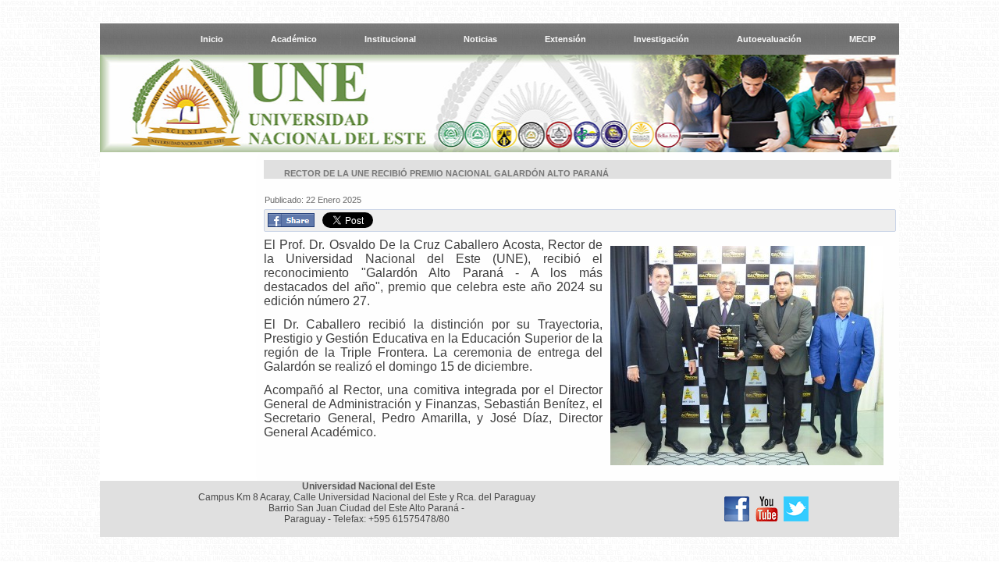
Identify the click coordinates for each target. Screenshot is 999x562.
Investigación (661, 39)
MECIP (862, 39)
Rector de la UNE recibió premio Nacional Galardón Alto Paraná (446, 173)
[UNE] (796, 508)
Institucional (390, 39)
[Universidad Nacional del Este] (736, 508)
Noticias (480, 39)
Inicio (212, 39)
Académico (294, 39)
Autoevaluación (769, 39)
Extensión (565, 39)
